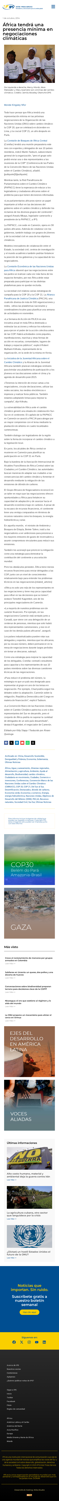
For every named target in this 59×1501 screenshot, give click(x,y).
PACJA (36, 799)
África (7, 768)
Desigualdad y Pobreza (15, 759)
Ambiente (34, 771)
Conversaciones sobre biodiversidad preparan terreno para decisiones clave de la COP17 (28, 987)
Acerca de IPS (13, 1365)
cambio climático (37, 774)
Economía (31, 759)
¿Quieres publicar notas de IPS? (20, 1381)
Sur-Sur (31, 802)
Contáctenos (12, 1373)
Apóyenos (11, 1377)
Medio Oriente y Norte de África (20, 1437)
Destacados (25, 790)
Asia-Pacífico (12, 1430)
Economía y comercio (31, 793)
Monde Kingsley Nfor (15, 105)
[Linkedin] (44, 1342)
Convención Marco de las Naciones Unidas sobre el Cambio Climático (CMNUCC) (29, 783)
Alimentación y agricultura (17, 771)
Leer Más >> (10, 963)
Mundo (10, 1441)
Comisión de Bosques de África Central (27, 141)
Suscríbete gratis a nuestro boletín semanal (29, 1300)
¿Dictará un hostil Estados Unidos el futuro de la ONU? (28, 1253)
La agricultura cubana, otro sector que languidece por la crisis (27, 1214)
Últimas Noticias (12, 762)
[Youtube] (36, 1342)
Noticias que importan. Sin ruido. (29, 1287)
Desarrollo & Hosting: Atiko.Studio (29, 1490)
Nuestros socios (14, 1369)
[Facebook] (14, 1342)
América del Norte (14, 1426)
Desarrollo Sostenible (34, 756)
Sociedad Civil (20, 802)
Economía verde (12, 793)
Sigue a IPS (12, 1390)
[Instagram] (29, 1342)
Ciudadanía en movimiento (17, 777)
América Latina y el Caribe (18, 1422)
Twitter (10, 1398)
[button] (6, 743)
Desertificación (12, 790)
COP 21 (27, 786)
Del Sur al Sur (37, 786)
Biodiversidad (21, 774)
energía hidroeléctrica (15, 796)
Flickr (9, 1405)
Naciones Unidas (33, 796)
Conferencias (22, 780)
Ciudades (34, 777)
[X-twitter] (21, 1342)
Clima (20, 756)
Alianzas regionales (40, 768)
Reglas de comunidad (16, 1409)
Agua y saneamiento (20, 768)
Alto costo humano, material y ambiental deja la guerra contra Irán (28, 1175)
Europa (10, 1434)
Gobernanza (42, 759)
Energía (45, 793)
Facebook (11, 1401)
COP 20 (19, 786)
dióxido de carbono (40, 790)
